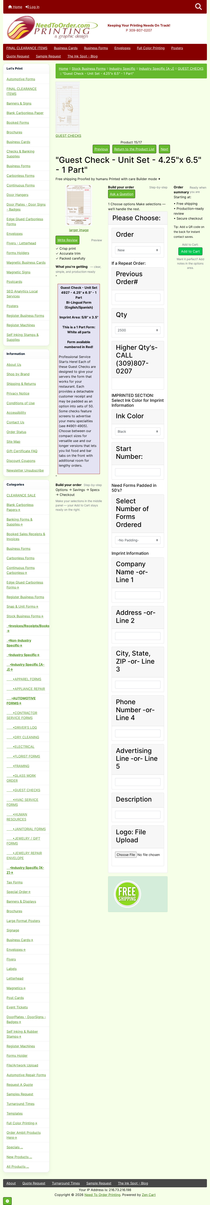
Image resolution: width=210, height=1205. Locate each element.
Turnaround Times (20, 1104)
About (11, 1183)
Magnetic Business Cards (26, 262)
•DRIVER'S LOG (22, 727)
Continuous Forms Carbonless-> (21, 570)
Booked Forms (18, 122)
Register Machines (21, 325)
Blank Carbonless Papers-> (20, 507)
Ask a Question (121, 194)
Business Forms (96, 48)
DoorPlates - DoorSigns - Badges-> (26, 1019)
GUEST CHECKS (190, 68)
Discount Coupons (21, 461)
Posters (177, 48)
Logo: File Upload (131, 836)
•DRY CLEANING (23, 737)
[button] (198, 7)
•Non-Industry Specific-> (19, 642)
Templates (15, 1113)
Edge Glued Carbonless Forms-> (25, 584)
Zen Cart (149, 1195)
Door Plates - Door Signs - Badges (26, 206)
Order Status (16, 432)
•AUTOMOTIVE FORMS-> (21, 700)
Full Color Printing (151, 48)
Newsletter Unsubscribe (25, 470)
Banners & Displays (21, 901)
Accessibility (16, 412)
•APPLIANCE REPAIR (26, 689)
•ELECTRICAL (20, 747)
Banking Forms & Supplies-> (19, 521)
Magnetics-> (16, 988)
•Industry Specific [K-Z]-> (25, 870)
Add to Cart (190, 251)
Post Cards (15, 998)
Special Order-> (19, 892)
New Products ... (19, 1157)
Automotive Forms (21, 79)
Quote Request (17, 56)
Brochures (14, 132)
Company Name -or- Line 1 (132, 572)
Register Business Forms (25, 315)
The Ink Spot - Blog (82, 56)
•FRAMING (18, 766)
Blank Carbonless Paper (25, 113)
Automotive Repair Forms (26, 1075)
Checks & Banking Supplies (20, 153)
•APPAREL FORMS (24, 679)
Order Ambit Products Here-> (24, 1135)
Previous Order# (129, 278)
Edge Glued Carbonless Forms (25, 221)
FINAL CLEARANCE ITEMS (26, 48)
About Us (14, 364)
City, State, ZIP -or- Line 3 (135, 661)
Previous (101, 149)
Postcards (14, 282)
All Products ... (18, 1166)
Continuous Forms (21, 185)
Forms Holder (17, 1056)
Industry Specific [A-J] (156, 68)
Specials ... (15, 1147)
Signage (13, 930)
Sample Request (48, 56)
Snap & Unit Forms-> (22, 606)
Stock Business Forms (89, 68)
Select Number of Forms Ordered (132, 513)
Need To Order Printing (102, 1195)
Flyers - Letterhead (21, 243)
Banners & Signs (19, 103)
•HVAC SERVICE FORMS (22, 802)
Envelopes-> (16, 949)
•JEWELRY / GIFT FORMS (23, 840)
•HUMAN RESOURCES (17, 816)
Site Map (13, 441)
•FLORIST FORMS (23, 756)
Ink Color (130, 416)
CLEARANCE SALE (21, 495)
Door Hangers (17, 195)
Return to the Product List (134, 149)
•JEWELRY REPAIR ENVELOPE (24, 855)
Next (164, 149)
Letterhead (15, 978)
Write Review (67, 240)
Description (134, 799)
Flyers (11, 959)
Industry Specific (122, 68)
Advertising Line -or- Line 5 (137, 758)
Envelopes (122, 48)
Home (17, 7)
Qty (121, 315)
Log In (34, 7)
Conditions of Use (21, 403)
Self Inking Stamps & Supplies (23, 337)
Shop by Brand (18, 374)
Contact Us (15, 422)
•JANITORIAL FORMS (26, 829)
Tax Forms (15, 882)
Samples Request (20, 1094)
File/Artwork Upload (22, 1065)
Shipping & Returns (21, 384)
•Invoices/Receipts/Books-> (28, 628)
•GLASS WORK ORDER (21, 778)
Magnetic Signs (18, 272)
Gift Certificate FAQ (22, 451)
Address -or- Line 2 (136, 616)
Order (125, 234)
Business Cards (66, 48)
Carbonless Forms (20, 176)
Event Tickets (17, 1007)
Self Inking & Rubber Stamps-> (22, 1033)
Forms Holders (18, 253)
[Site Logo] (37, 28)
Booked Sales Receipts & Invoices (26, 536)
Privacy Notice (18, 393)
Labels (12, 969)
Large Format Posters (23, 921)
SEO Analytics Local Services (22, 293)
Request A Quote (20, 1085)
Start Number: (129, 452)
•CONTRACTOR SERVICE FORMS (22, 715)
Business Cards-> (20, 940)
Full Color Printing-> (22, 1123)
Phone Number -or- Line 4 (135, 710)
